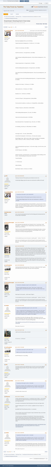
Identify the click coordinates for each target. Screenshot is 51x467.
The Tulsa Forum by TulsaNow (13, 7)
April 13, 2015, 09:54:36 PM (19, 175)
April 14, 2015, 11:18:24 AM (19, 364)
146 (15, 27)
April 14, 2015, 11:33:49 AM (19, 396)
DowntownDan (9, 380)
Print (46, 27)
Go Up (5, 451)
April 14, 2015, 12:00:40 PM (19, 432)
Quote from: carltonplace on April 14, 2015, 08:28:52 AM (26, 285)
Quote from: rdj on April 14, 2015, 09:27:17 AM (25, 349)
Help (38, 465)
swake (7, 305)
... (14, 27)
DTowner (8, 396)
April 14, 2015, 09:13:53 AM (19, 305)
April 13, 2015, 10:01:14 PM (19, 191)
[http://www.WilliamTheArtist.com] (4, 258)
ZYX (6, 176)
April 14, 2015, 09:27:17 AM (19, 330)
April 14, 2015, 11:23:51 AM (19, 380)
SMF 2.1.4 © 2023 (5, 465)
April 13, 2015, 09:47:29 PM (19, 30)
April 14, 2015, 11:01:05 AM (19, 347)
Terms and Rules (42, 465)
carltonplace (9, 265)
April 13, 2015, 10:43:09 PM (19, 222)
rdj (6, 330)
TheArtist (8, 246)
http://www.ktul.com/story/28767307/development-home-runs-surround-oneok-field (29, 323)
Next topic (45, 23)
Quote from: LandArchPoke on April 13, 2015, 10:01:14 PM (27, 307)
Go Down (5, 27)
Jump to (31, 458)
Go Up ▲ (47, 465)
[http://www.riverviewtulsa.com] (4, 276)
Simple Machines (10, 465)
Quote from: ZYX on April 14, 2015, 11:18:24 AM (25, 383)
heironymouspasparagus (9, 223)
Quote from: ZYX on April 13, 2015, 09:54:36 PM (25, 194)
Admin (39, 16)
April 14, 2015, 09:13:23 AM (19, 282)
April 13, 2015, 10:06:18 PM (19, 212)
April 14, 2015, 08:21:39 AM (19, 246)
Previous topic (39, 23)
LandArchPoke (9, 30)
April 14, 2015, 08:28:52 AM (19, 265)
